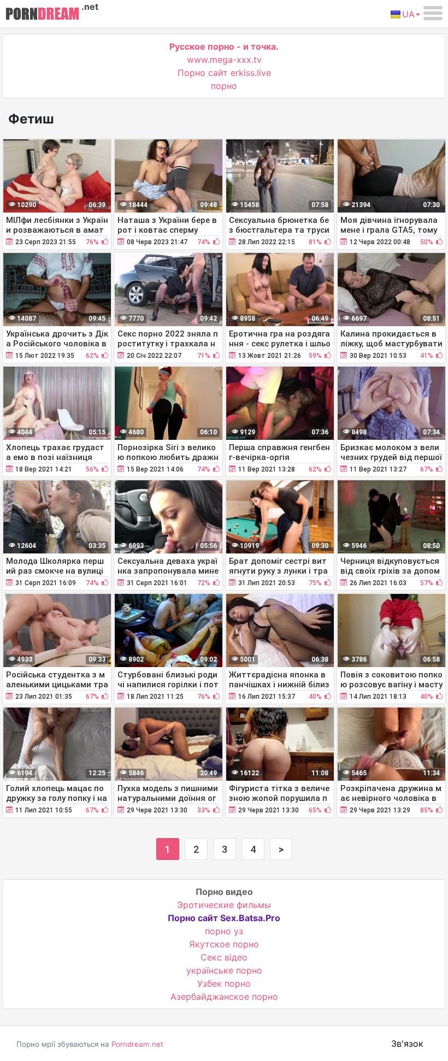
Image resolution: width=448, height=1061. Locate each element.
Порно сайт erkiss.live (224, 72)
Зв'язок (407, 1043)
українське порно (224, 970)
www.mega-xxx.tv (224, 59)
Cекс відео (224, 957)
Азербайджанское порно (224, 996)
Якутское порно (224, 944)
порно (224, 85)
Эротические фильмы (224, 904)
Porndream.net (137, 1044)
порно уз (224, 931)
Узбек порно (224, 983)
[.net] (42, 15)
